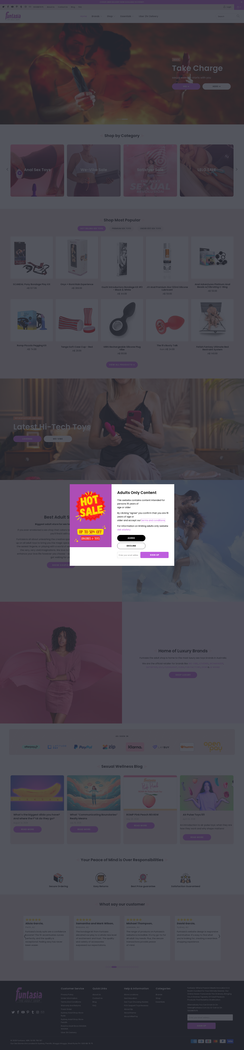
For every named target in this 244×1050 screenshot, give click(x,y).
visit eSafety (124, 529)
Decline (131, 545)
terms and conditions (153, 520)
